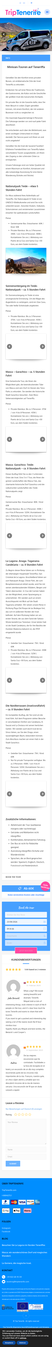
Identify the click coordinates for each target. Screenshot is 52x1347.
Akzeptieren (9, 1343)
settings (23, 1338)
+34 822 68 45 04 (14, 1277)
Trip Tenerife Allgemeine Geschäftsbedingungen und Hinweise (26, 1327)
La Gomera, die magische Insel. (16, 1263)
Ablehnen (22, 1343)
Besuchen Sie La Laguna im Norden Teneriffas (23, 1245)
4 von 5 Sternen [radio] (26, 1114)
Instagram (6, 1228)
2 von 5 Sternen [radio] (19, 1114)
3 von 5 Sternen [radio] (22, 1114)
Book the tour (13, 877)
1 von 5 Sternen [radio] (15, 1114)
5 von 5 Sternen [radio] (29, 1114)
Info (8, 58)
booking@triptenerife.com (18, 1281)
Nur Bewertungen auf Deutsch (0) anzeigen (24, 1109)
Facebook (6, 1231)
